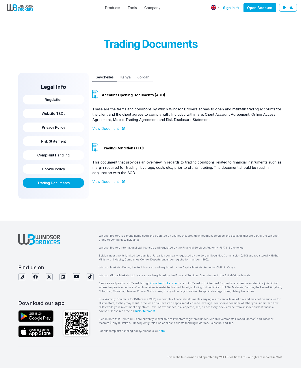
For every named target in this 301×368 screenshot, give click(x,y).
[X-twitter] (49, 276)
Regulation (53, 99)
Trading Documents (53, 183)
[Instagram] (21, 276)
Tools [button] (132, 8)
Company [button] (152, 8)
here (162, 331)
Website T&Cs (53, 113)
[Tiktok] (90, 276)
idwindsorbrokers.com (164, 283)
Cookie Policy (53, 169)
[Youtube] (76, 276)
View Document (107, 128)
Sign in (229, 8)
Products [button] (112, 8)
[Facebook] (35, 276)
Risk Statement (53, 141)
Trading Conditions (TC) (123, 148)
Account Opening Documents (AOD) (133, 95)
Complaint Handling (53, 155)
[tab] (104, 77)
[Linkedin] (62, 276)
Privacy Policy (53, 127)
